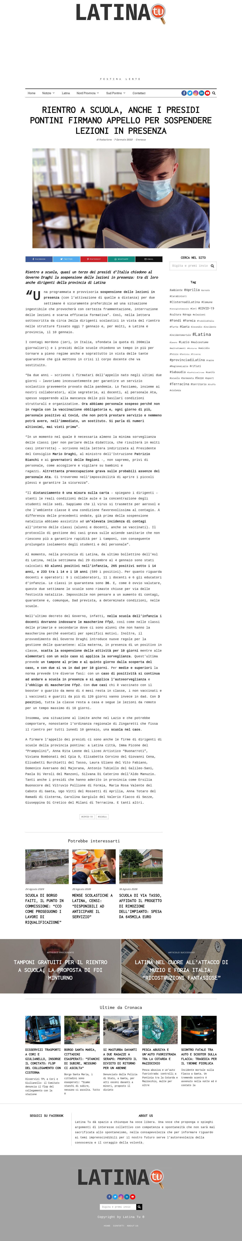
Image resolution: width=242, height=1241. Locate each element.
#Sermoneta (187, 378)
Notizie (46, 93)
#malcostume (200, 342)
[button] (212, 266)
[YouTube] (207, 93)
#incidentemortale (180, 335)
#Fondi (175, 320)
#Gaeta (184, 326)
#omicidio (204, 348)
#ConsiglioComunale (179, 309)
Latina (66, 93)
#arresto (205, 290)
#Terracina (179, 384)
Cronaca (141, 139)
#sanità (210, 372)
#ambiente (176, 289)
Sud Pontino (114, 93)
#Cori (193, 308)
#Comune (207, 302)
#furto (174, 326)
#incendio (196, 327)
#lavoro (173, 342)
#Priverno (196, 354)
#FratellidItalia (205, 321)
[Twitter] (190, 93)
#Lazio (184, 342)
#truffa (211, 384)
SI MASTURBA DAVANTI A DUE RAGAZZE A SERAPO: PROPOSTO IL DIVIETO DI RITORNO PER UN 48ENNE (120, 1059)
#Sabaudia (178, 372)
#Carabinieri (178, 296)
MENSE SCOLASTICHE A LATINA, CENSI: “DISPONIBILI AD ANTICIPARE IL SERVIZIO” (92, 906)
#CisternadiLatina (185, 302)
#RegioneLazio (179, 366)
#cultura (175, 314)
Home (31, 93)
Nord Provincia (86, 93)
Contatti (118, 1225)
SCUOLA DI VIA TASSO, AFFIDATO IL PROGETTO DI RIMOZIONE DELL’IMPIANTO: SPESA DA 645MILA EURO (140, 906)
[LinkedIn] (201, 93)
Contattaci (139, 93)
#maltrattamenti (178, 348)
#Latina (201, 334)
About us (132, 1225)
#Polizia (174, 354)
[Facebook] (184, 93)
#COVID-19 (87, 817)
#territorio (198, 384)
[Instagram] (195, 93)
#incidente (210, 327)
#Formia (189, 320)
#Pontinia (184, 354)
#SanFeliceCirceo (195, 372)
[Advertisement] (121, 51)
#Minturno (192, 348)
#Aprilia (192, 290)
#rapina (210, 360)
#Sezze (199, 377)
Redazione (105, 139)
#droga (187, 314)
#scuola (102, 817)
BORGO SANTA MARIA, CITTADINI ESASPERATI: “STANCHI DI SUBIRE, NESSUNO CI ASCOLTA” (82, 1059)
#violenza (175, 390)
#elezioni (199, 314)
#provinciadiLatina (187, 360)
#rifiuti (195, 366)
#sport (209, 378)
